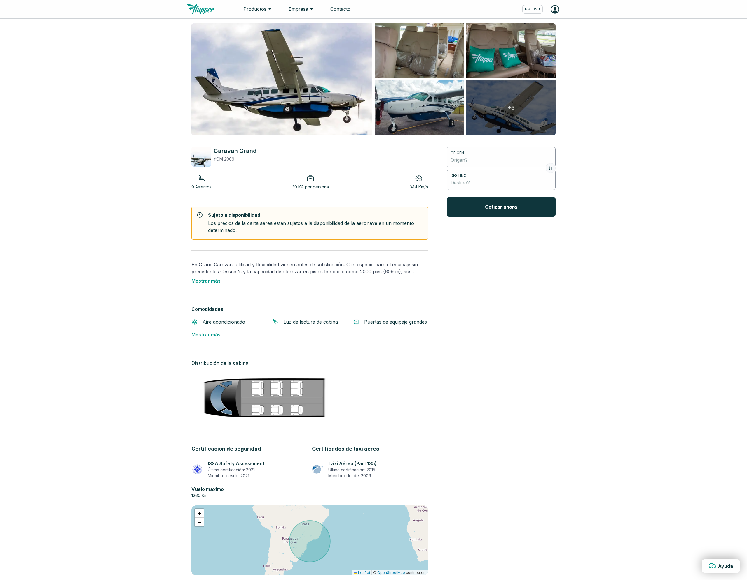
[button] (199, 513)
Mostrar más (206, 281)
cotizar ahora (501, 207)
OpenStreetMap (391, 572)
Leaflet (363, 572)
